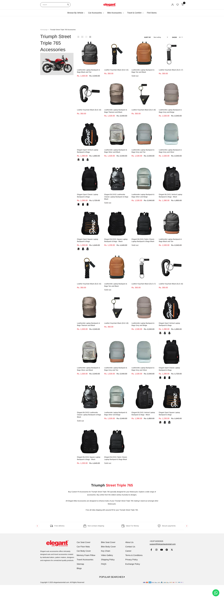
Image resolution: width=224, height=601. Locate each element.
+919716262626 (156, 541)
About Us (129, 542)
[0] (182, 4)
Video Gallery (107, 555)
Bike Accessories (114, 13)
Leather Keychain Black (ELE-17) (171, 70)
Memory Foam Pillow (86, 555)
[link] (151, 550)
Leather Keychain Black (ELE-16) (89, 110)
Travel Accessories (85, 559)
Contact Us (130, 547)
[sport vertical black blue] (83, 159)
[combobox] (55, 4)
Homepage (44, 29)
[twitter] (171, 550)
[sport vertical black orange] (78, 159)
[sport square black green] (87, 248)
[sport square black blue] (83, 248)
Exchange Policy (132, 564)
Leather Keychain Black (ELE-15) (116, 70)
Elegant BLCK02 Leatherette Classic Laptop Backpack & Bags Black (116, 196)
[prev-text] (37, 526)
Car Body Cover (84, 551)
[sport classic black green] (87, 204)
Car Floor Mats (83, 547)
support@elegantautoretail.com (163, 544)
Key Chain (105, 551)
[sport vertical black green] (87, 159)
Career (128, 551)
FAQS (103, 564)
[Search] (68, 4)
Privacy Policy (131, 559)
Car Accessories (95, 13)
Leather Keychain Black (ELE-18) (144, 110)
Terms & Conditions (133, 555)
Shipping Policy (108, 559)
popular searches (111, 577)
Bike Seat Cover (108, 542)
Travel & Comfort (134, 13)
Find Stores (152, 13)
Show (174, 37)
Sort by (147, 37)
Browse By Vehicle (75, 13)
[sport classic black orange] (83, 204)
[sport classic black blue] (78, 204)
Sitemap (80, 564)
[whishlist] (177, 5)
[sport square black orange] (78, 248)
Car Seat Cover (83, 542)
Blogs (79, 568)
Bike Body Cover (108, 547)
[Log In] (172, 5)
